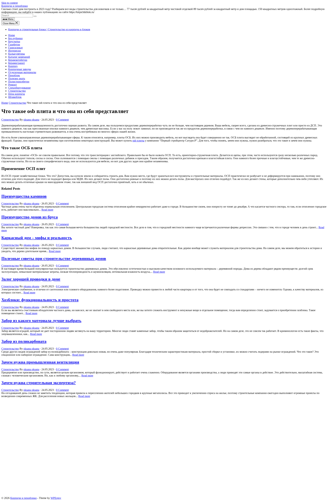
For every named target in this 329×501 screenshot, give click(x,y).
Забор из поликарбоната (23, 341)
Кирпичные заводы (19, 69)
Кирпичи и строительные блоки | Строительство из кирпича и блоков (49, 29)
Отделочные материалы (22, 72)
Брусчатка (14, 41)
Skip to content (9, 2)
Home (11, 35)
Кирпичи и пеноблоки (14, 5)
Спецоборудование (19, 87)
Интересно (14, 50)
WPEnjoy (56, 498)
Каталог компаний (19, 56)
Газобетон (14, 44)
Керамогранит (16, 63)
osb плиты (138, 140)
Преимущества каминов (24, 196)
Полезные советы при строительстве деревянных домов (53, 258)
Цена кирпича (16, 93)
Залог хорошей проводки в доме (30, 279)
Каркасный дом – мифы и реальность (36, 237)
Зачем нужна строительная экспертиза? (38, 382)
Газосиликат (15, 47)
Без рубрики (15, 38)
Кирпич (12, 66)
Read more (47, 209)
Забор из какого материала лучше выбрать (41, 320)
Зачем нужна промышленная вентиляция (40, 362)
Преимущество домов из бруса (29, 217)
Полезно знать (16, 78)
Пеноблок (14, 75)
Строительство (17, 90)
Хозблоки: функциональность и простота (39, 300)
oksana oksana (31, 119)
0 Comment (62, 119)
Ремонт (12, 84)
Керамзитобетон (17, 59)
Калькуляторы (16, 53)
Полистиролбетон (18, 81)
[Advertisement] (104, 423)
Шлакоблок (15, 97)
